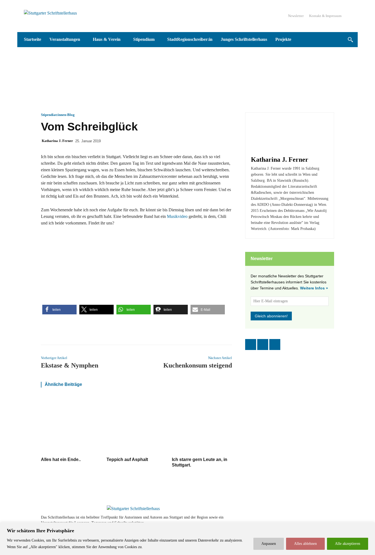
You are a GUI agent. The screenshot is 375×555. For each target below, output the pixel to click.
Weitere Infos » (314, 288)
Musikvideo (177, 216)
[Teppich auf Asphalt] (137, 425)
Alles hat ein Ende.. (61, 459)
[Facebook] (250, 344)
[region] (187, 538)
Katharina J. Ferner (57, 141)
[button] (350, 39)
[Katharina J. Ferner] (267, 134)
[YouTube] (274, 344)
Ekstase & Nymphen (69, 365)
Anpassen (268, 544)
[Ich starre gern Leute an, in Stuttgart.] (202, 425)
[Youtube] (314, 519)
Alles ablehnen (305, 544)
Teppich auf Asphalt (127, 459)
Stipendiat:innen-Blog (58, 115)
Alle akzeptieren (347, 544)
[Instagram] (262, 344)
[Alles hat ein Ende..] (71, 425)
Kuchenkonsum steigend (197, 365)
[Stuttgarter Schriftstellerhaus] (133, 508)
